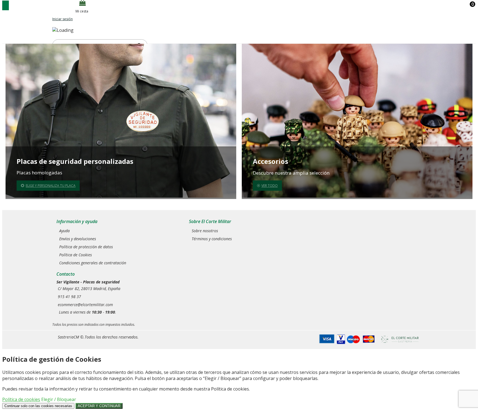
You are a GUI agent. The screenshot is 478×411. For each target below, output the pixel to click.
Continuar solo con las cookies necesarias (38, 406)
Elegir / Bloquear (58, 399)
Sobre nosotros (205, 230)
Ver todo (269, 185)
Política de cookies (21, 399)
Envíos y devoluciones (77, 238)
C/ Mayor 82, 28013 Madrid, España (89, 288)
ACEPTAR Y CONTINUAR (99, 406)
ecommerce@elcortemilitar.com (85, 304)
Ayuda (64, 230)
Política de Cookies (75, 254)
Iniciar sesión (62, 19)
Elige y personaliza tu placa (51, 185)
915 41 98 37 (69, 296)
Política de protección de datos (86, 246)
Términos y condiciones (212, 238)
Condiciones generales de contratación (92, 262)
